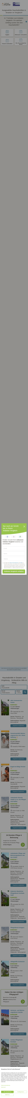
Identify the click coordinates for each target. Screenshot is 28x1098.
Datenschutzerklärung (13, 562)
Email (5, 548)
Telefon (6, 559)
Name (5, 553)
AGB (21, 562)
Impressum (3, 1087)
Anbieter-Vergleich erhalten (14, 571)
